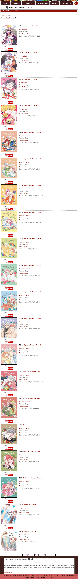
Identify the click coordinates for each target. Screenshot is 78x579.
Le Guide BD (28, 3)
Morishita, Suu (23, 140)
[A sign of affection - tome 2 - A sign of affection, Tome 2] (9, 178)
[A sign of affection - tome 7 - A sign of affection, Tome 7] (9, 311)
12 (48, 555)
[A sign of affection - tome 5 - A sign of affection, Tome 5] (9, 258)
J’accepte (49, 577)
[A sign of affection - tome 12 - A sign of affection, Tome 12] (9, 444)
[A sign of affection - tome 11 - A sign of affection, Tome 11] (9, 417)
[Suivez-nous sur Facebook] (7, 7)
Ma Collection (43, 3)
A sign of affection (24, 136)
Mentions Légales (8, 572)
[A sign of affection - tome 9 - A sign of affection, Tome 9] (9, 364)
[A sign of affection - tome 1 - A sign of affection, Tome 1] (9, 151)
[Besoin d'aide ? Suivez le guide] (31, 559)
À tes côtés (22, 508)
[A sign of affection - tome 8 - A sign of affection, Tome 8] (9, 337)
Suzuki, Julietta (23, 34)
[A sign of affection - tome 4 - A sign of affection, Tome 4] (9, 231)
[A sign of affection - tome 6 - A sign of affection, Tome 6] (9, 284)
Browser (16, 3)
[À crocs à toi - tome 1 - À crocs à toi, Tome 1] (9, 45)
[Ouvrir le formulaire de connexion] (76, 3)
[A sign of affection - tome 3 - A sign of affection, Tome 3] (9, 204)
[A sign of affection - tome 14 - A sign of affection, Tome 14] (9, 497)
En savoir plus (40, 577)
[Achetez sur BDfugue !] (9, 50)
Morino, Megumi (24, 512)
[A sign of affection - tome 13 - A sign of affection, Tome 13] (9, 470)
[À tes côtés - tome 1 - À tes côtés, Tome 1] (9, 523)
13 (51, 555)
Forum (54, 3)
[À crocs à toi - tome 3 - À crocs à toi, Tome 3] (9, 98)
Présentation (66, 3)
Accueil (5, 3)
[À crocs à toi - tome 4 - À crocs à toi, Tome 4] (9, 125)
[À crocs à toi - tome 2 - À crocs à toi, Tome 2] (9, 71)
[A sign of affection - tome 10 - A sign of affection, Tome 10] (9, 391)
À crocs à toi (23, 29)
